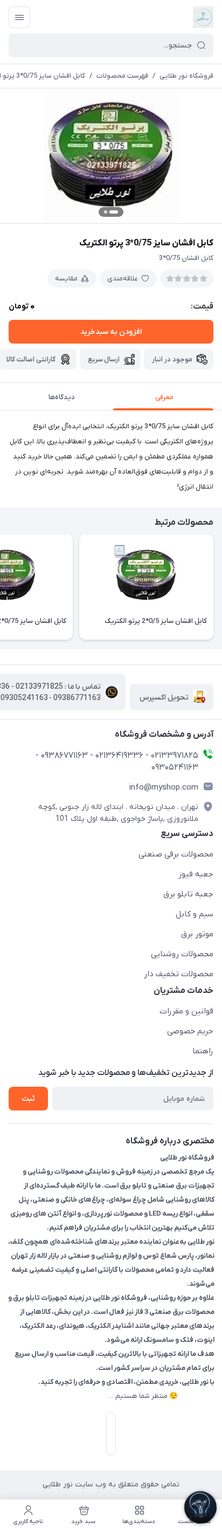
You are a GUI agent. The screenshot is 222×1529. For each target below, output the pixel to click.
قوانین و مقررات (186, 1011)
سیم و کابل (194, 914)
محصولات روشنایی (182, 954)
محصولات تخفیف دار (178, 974)
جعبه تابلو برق (188, 894)
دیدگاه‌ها (61, 397)
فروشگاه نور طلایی (186, 75)
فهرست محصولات (122, 75)
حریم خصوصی (190, 1031)
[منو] (19, 17)
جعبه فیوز (195, 874)
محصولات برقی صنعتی (175, 854)
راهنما (202, 1051)
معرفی (164, 397)
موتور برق (197, 934)
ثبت (28, 1099)
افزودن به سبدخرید (111, 332)
